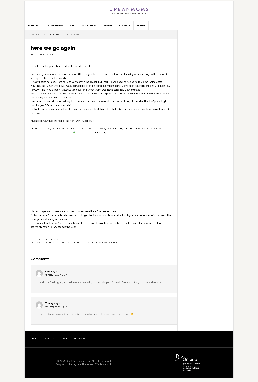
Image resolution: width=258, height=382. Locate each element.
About (34, 338)
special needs (76, 242)
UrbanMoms (129, 11)
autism (55, 242)
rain (67, 242)
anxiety (47, 242)
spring (87, 242)
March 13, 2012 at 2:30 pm (56, 275)
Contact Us (48, 338)
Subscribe (79, 338)
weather (88, 66)
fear (61, 242)
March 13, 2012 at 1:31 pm (56, 307)
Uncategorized (50, 239)
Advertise (64, 338)
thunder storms (99, 242)
